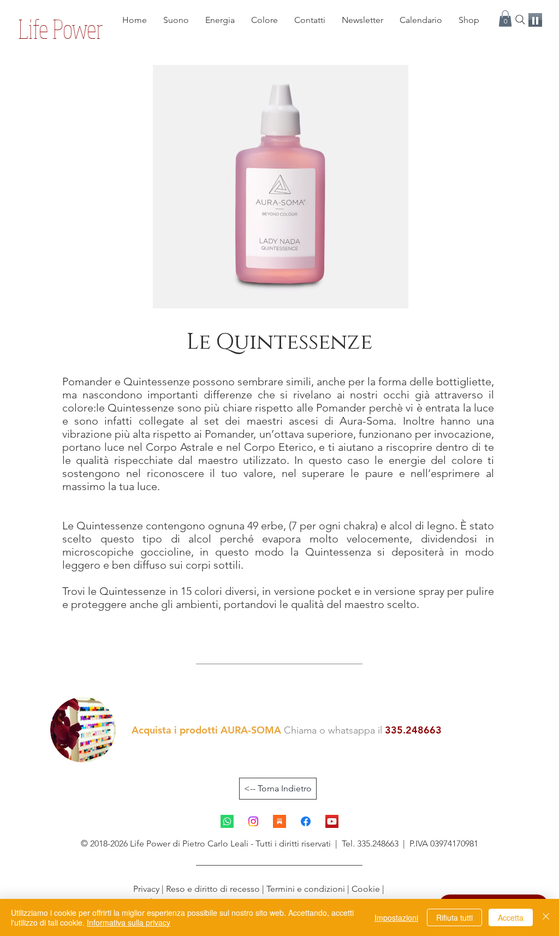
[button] (505, 18)
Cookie (366, 889)
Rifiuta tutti (454, 917)
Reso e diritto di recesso (213, 889)
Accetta (511, 917)
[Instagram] (253, 821)
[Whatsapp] (227, 821)
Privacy (147, 889)
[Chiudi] (545, 917)
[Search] (520, 19)
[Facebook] (305, 821)
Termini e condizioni (305, 889)
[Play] (535, 20)
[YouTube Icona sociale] (331, 821)
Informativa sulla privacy (128, 922)
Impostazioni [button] (396, 917)
